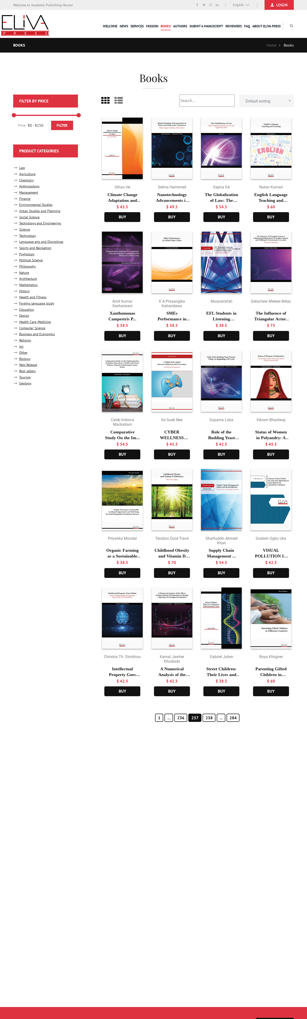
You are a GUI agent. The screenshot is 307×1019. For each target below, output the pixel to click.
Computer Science (32, 328)
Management (28, 192)
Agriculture (27, 174)
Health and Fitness (33, 297)
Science (24, 229)
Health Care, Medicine (35, 322)
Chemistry (26, 180)
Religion (25, 340)
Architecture (28, 278)
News (124, 26)
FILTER (62, 125)
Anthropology (29, 186)
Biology (24, 359)
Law (22, 168)
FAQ (247, 26)
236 (180, 717)
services (137, 26)
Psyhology (27, 254)
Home (272, 45)
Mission (152, 26)
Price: (22, 125)
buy (122, 217)
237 (195, 717)
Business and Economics (37, 334)
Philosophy (27, 266)
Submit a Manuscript (206, 26)
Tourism (25, 377)
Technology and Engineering (40, 223)
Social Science (29, 217)
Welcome (110, 26)
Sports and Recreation (35, 248)
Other (23, 352)
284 (233, 717)
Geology (25, 383)
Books (166, 26)
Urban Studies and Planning (39, 211)
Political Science (31, 260)
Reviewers (233, 26)
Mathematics (28, 285)
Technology (27, 236)
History (24, 291)
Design (24, 315)
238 (209, 717)
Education (26, 309)
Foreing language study (36, 303)
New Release (28, 365)
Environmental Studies (36, 205)
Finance (24, 199)
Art (21, 346)
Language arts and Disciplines (41, 242)
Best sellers (27, 371)
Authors (180, 26)
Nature (24, 272)
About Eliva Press (266, 26)
